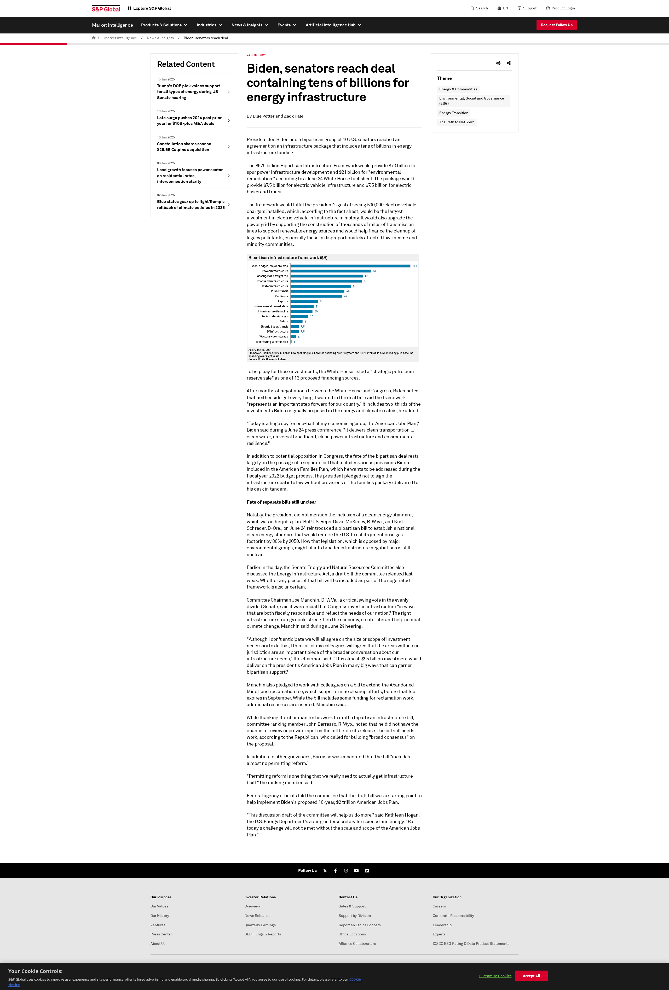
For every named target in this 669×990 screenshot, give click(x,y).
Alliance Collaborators (357, 943)
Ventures (158, 925)
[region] (334, 976)
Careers (439, 906)
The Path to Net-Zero (457, 122)
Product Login (563, 8)
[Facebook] (335, 870)
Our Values (159, 906)
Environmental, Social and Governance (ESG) (471, 101)
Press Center (161, 934)
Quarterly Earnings (260, 925)
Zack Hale (293, 116)
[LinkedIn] (367, 870)
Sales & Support (352, 906)
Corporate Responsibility (453, 915)
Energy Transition (453, 113)
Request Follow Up (557, 24)
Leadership (442, 925)
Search (482, 8)
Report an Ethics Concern (360, 925)
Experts (439, 934)
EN (505, 8)
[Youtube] (356, 870)
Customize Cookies (495, 976)
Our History (160, 915)
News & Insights (160, 38)
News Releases (257, 915)
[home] (94, 38)
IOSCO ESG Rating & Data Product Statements (471, 943)
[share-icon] (509, 63)
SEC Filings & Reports (263, 934)
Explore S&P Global (152, 8)
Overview (252, 906)
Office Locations (352, 934)
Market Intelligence (120, 38)
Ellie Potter (263, 116)
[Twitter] (325, 870)
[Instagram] (346, 870)
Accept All (531, 976)
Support (530, 8)
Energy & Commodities (458, 89)
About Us (158, 943)
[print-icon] (498, 63)
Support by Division (355, 915)
